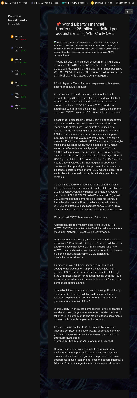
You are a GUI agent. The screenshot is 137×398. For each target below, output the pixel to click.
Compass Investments (17, 18)
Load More (89, 376)
